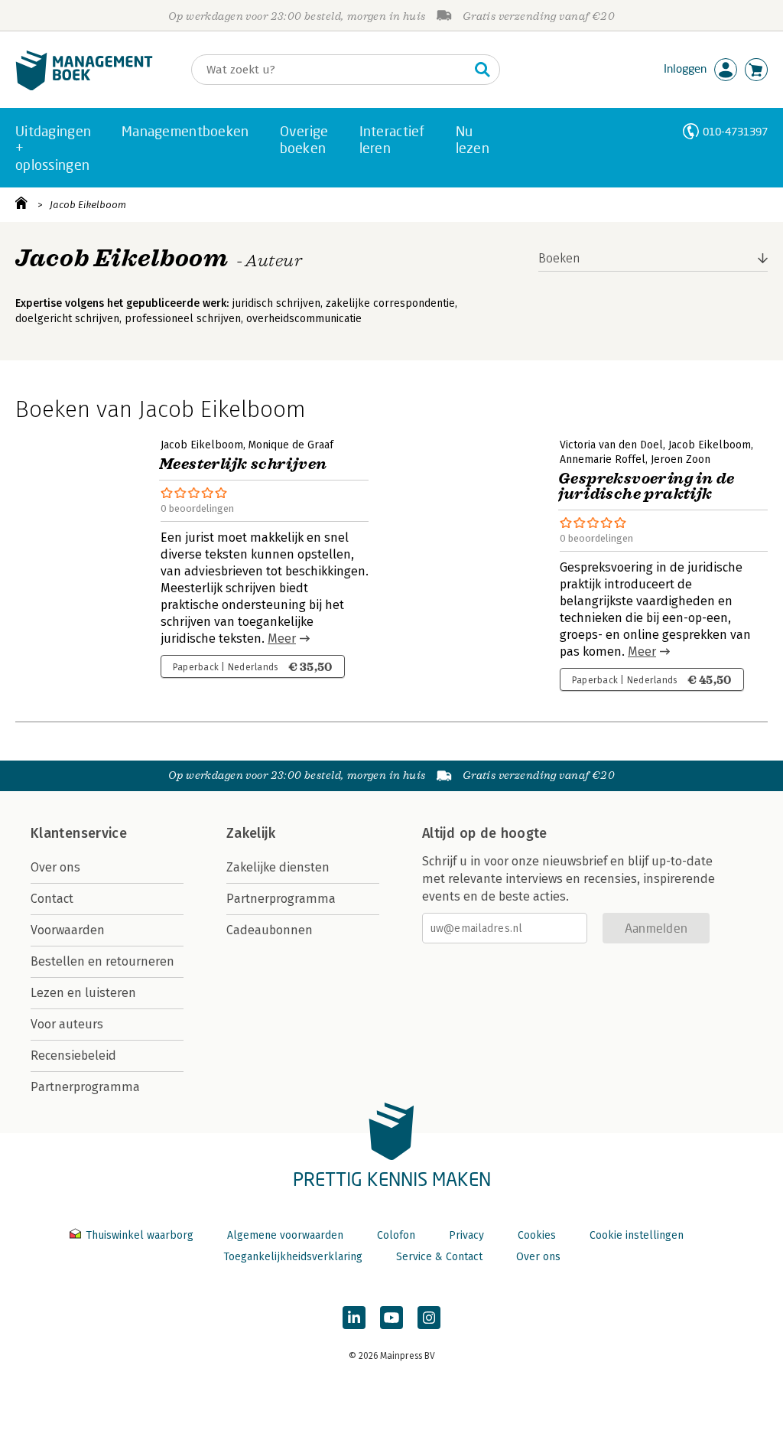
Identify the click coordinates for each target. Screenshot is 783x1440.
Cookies (537, 1235)
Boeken (559, 258)
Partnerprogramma (85, 1087)
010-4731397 (735, 131)
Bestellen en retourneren (102, 961)
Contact (52, 898)
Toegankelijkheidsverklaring (292, 1256)
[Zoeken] (482, 69)
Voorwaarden (68, 930)
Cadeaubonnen (269, 930)
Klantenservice (79, 833)
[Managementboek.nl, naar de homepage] (84, 86)
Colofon (396, 1235)
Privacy (466, 1235)
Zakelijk (250, 833)
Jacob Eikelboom (88, 204)
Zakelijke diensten (278, 867)
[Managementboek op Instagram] (428, 1317)
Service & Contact (439, 1256)
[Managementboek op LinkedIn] (354, 1317)
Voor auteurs (67, 1024)
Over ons (55, 867)
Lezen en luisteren (83, 993)
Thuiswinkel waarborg (140, 1235)
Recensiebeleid (73, 1055)
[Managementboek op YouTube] (391, 1317)
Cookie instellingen (637, 1235)
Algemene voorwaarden (285, 1235)
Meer (282, 638)
